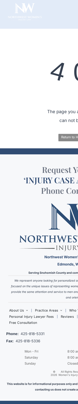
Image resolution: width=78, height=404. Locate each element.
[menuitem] (19, 310)
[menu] (72, 8)
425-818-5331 (32, 334)
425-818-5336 (28, 341)
